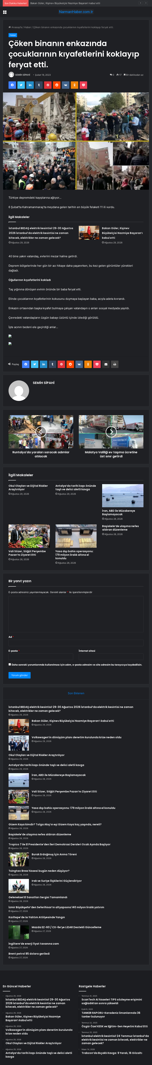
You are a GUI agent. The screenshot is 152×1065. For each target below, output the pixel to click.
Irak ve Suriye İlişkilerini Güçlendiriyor (57, 881)
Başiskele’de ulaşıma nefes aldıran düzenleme (120, 527)
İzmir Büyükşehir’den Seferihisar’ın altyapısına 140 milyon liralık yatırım (56, 907)
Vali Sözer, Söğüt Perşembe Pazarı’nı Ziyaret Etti (27, 553)
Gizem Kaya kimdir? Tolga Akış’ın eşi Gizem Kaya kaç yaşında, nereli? (55, 824)
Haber (27, 27)
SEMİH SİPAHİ (22, 74)
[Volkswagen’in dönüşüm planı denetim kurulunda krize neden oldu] (19, 743)
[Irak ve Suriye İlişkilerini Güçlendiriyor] (19, 886)
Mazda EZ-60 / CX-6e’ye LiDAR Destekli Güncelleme (66, 927)
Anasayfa (16, 27)
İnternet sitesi (87, 650)
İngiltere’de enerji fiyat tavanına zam (34, 944)
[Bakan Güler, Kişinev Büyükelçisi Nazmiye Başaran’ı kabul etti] (89, 233)
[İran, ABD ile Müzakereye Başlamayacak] (122, 495)
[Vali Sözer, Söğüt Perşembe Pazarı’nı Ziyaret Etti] (29, 536)
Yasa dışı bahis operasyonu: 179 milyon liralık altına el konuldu (74, 554)
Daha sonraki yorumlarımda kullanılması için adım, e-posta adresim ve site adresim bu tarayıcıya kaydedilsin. (77, 664)
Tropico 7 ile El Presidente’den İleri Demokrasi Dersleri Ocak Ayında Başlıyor (59, 844)
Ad (11, 636)
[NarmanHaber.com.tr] (76, 11)
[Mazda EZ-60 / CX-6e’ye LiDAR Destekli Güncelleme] (19, 932)
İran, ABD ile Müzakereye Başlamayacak (118, 512)
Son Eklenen (76, 693)
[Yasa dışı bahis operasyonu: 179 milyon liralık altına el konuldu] (76, 536)
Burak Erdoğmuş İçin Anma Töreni (54, 854)
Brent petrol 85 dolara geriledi (29, 954)
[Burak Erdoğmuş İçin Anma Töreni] (19, 859)
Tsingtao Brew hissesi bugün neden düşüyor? (39, 871)
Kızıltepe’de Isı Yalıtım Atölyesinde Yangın (37, 917)
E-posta (14, 650)
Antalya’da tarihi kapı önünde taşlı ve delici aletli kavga (75, 487)
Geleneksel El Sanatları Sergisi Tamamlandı (38, 897)
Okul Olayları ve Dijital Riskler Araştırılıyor (28, 487)
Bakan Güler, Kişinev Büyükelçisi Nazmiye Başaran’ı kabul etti (65, 3)
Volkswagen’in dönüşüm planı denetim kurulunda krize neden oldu (76, 737)
